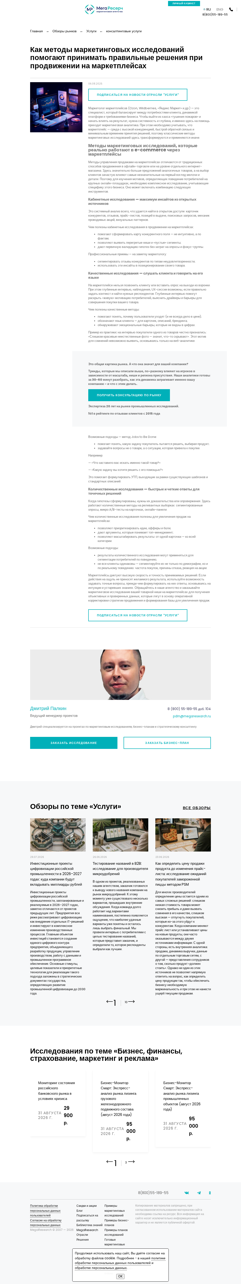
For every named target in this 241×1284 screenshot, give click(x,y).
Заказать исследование (74, 743)
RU (208, 9)
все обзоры (197, 807)
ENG (220, 9)
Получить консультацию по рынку (129, 395)
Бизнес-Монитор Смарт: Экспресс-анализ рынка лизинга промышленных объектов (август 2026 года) (182, 1096)
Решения (82, 1240)
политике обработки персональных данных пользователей (120, 1260)
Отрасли (82, 1235)
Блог (79, 1211)
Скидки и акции (86, 1206)
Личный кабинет (184, 3)
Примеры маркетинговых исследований (114, 1210)
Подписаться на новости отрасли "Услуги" (138, 95)
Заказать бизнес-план (167, 743)
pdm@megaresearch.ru (192, 716)
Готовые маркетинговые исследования (114, 1244)
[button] (131, 1005)
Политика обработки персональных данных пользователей (45, 1210)
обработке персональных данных (101, 1268)
